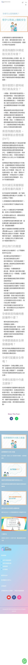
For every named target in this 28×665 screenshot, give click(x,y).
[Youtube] (9, 597)
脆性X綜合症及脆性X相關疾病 (10, 508)
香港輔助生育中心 (6, 580)
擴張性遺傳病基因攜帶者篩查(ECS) (11, 480)
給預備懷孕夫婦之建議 (8, 452)
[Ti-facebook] (14, 597)
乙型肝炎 (4, 534)
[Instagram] (19, 597)
